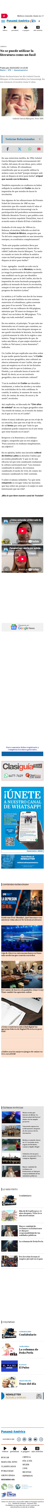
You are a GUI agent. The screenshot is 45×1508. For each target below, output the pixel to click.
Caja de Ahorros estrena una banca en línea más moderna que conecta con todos (21, 954)
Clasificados (8, 1466)
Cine (24, 1468)
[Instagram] (41, 1439)
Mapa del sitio (9, 1461)
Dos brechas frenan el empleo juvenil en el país (31, 1257)
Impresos (27, 1475)
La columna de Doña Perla (31, 1241)
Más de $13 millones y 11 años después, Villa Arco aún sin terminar (30, 1213)
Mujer (25, 1464)
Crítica (26, 1457)
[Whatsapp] (19, 1439)
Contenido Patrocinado (15, 884)
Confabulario (25, 1195)
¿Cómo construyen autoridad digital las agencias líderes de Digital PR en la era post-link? (21, 1029)
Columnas (8, 1322)
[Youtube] (35, 1439)
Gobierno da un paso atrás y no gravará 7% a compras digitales (31, 1156)
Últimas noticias (12, 1107)
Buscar (5, 1457)
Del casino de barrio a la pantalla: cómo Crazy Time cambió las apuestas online (22, 991)
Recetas (26, 1472)
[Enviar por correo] (38, 149)
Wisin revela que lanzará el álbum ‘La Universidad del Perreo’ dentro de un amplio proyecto (31, 1117)
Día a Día (27, 1460)
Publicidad (7, 1470)
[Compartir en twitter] (19, 149)
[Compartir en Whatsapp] (30, 149)
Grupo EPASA (8, 1475)
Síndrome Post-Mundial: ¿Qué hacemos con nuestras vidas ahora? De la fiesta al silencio (21, 918)
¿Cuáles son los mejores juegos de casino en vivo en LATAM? (21, 1052)
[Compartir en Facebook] (7, 149)
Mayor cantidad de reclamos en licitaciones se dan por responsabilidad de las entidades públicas (31, 1171)
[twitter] (30, 1439)
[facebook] (24, 1439)
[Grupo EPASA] (8, 1494)
